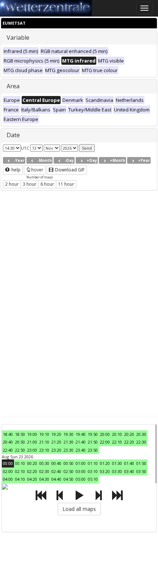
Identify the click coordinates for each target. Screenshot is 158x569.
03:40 (129, 471)
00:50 (68, 463)
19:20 (56, 434)
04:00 (8, 479)
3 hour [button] (29, 184)
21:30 (68, 442)
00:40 (56, 463)
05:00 (81, 479)
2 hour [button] (12, 184)
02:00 (8, 471)
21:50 (93, 442)
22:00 (105, 442)
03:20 (105, 471)
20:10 (117, 434)
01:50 (141, 463)
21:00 (32, 442)
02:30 (44, 471)
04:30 (44, 479)
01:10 (93, 463)
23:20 (56, 450)
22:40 (8, 450)
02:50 (68, 471)
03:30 (117, 471)
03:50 (141, 471)
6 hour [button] (47, 184)
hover (37, 170)
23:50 (93, 450)
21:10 (44, 442)
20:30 (141, 434)
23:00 (32, 450)
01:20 (105, 463)
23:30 (68, 450)
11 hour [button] (66, 184)
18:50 (20, 434)
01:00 (81, 463)
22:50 (20, 450)
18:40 (8, 434)
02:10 (20, 471)
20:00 (105, 434)
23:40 (81, 450)
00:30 (44, 463)
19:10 (44, 434)
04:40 (56, 479)
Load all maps (79, 508)
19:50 (93, 434)
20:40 (8, 442)
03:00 (81, 471)
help (15, 170)
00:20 (32, 463)
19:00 (32, 434)
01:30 (117, 463)
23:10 (44, 450)
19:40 (81, 434)
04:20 (32, 479)
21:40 (81, 442)
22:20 (129, 442)
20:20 (129, 434)
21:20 (56, 442)
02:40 (56, 471)
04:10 (20, 479)
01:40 (129, 463)
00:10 (20, 463)
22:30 (141, 442)
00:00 (8, 463)
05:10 (93, 479)
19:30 (68, 434)
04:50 (68, 479)
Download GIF (69, 170)
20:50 (20, 442)
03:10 (93, 471)
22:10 (117, 442)
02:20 (32, 471)
